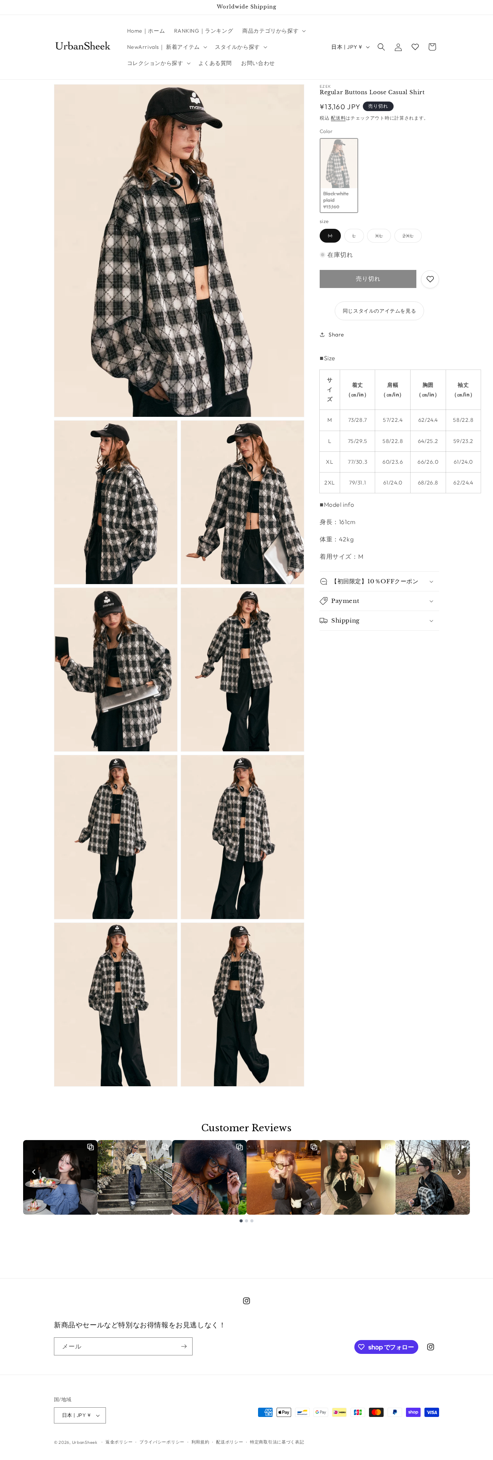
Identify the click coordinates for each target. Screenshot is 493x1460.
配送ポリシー (229, 1442)
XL (381, 237)
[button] (273, 31)
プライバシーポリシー (161, 1442)
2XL (410, 237)
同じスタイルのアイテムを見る (379, 311)
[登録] (183, 1346)
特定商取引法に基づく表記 (277, 1442)
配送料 (338, 118)
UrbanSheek (84, 1442)
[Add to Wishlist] (430, 279)
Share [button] (336, 334)
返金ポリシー (119, 1442)
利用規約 (200, 1442)
